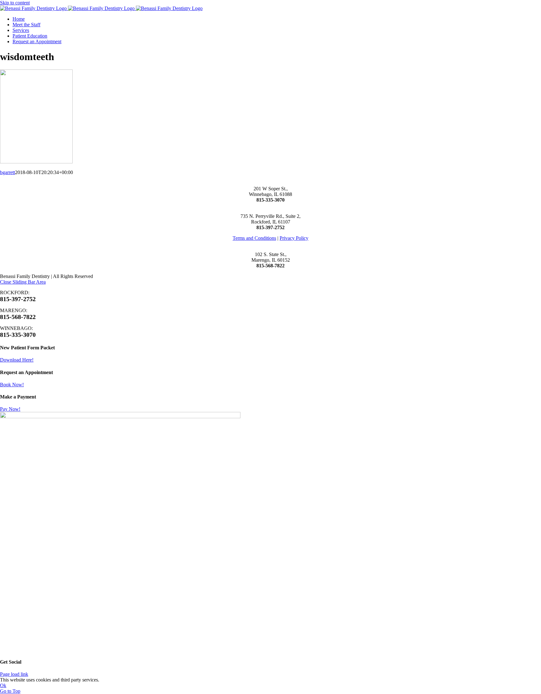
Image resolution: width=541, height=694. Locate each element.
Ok (3, 685)
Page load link (14, 674)
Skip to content (15, 2)
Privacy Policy (294, 238)
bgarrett (7, 172)
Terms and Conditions (254, 238)
